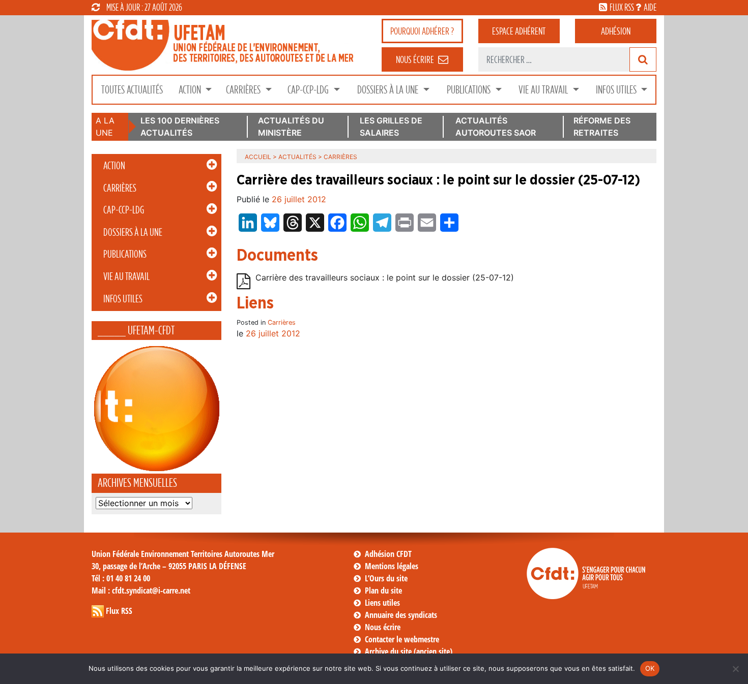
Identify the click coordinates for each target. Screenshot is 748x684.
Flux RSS (119, 610)
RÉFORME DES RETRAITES (601, 126)
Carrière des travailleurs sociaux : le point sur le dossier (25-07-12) (384, 278)
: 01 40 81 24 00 (121, 578)
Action (191, 90)
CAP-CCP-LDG (309, 90)
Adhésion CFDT (388, 553)
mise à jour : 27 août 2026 (144, 7)
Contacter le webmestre (402, 639)
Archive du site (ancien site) (408, 651)
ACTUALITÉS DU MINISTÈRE (291, 126)
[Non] (735, 669)
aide (650, 7)
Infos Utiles (617, 90)
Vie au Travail (544, 90)
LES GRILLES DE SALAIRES (391, 126)
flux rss (622, 7)
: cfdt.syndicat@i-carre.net (141, 590)
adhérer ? (422, 31)
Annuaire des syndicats (401, 614)
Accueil (258, 157)
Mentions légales (391, 566)
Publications (470, 90)
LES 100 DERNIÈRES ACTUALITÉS (179, 126)
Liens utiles (382, 602)
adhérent (518, 31)
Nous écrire (382, 627)
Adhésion (615, 31)
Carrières (244, 90)
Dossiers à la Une (388, 90)
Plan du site (383, 590)
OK (650, 668)
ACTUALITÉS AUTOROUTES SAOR (495, 126)
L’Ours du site (386, 578)
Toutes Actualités (132, 90)
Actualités (297, 157)
